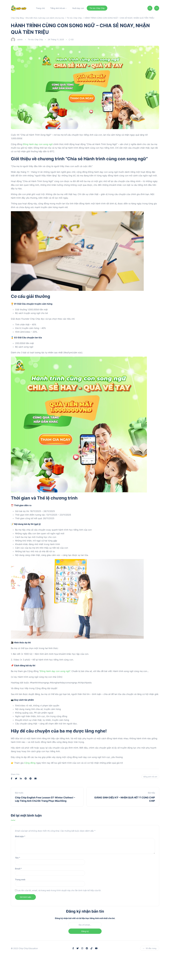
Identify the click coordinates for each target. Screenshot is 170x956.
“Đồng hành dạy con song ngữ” (54, 671)
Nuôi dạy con (78, 8)
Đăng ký (85, 931)
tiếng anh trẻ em (150, 777)
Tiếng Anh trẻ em (57, 8)
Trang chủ (40, 8)
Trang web (20, 879)
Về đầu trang (151, 948)
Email (18, 868)
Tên (17, 857)
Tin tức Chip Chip (97, 8)
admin (20, 39)
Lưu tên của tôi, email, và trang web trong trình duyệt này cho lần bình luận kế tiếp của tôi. (59, 890)
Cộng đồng (29, 763)
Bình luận (20, 836)
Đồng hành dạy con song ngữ (38, 144)
